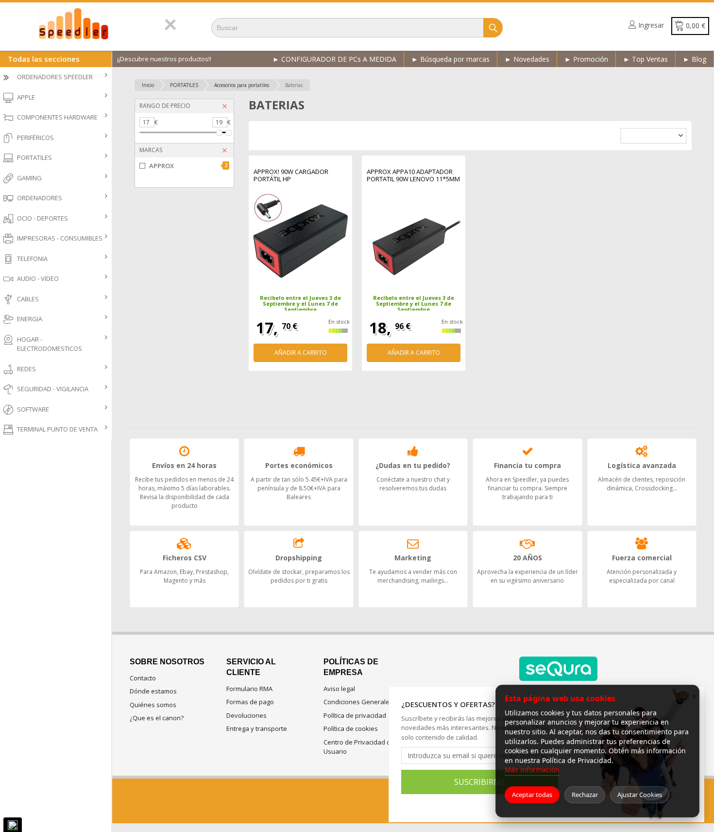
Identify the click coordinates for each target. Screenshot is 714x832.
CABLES (28, 299)
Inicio (148, 85)
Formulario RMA (249, 688)
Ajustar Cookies (639, 794)
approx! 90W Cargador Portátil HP (291, 175)
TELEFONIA (32, 258)
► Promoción (586, 59)
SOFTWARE (33, 409)
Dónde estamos (153, 691)
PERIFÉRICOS (35, 137)
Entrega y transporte (256, 728)
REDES (26, 368)
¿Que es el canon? (157, 717)
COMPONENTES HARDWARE (57, 117)
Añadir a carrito (300, 352)
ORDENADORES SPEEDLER (55, 76)
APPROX (188, 165)
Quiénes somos (153, 704)
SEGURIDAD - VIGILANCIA (52, 388)
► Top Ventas (645, 59)
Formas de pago (250, 701)
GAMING (29, 177)
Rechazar (585, 794)
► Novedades (527, 59)
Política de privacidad (354, 715)
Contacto (143, 678)
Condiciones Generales (358, 701)
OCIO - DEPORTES (42, 218)
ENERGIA (29, 318)
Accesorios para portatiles (241, 85)
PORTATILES (34, 157)
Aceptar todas (532, 794)
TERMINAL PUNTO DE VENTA (57, 429)
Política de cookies (350, 728)
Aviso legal (339, 688)
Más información (532, 769)
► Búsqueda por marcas (450, 59)
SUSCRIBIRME (479, 782)
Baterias (294, 85)
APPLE (26, 97)
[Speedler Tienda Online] (82, 23)
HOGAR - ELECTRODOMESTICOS (49, 344)
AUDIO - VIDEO (38, 278)
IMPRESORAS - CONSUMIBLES (59, 238)
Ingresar (651, 25)
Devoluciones (246, 715)
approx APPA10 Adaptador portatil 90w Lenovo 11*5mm (413, 175)
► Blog (694, 59)
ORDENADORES (39, 197)
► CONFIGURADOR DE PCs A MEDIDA (334, 59)
